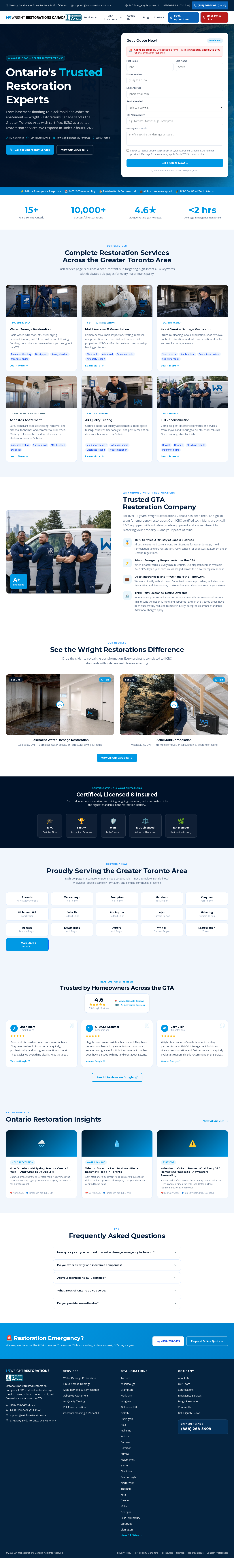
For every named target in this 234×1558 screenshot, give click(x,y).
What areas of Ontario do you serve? (81, 1290)
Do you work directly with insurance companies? (89, 1265)
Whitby (125, 1436)
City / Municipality (136, 115)
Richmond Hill (129, 1407)
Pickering (126, 1430)
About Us (131, 17)
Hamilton (126, 1448)
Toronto (126, 1378)
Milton (124, 1506)
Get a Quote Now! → (174, 163)
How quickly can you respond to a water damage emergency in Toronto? (106, 1252)
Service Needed (135, 101)
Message (136, 128)
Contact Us (184, 1407)
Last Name (181, 61)
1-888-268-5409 (175, 5)
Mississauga (128, 1384)
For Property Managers (146, 1552)
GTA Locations (110, 17)
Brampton (127, 1389)
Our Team (184, 1384)
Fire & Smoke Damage (76, 1384)
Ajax (123, 1424)
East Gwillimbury (130, 1518)
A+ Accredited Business (130, 1005)
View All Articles (213, 1121)
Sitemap (180, 1552)
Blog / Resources (188, 1401)
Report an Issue (196, 1552)
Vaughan (126, 1401)
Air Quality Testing (74, 1401)
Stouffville (126, 1523)
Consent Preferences (217, 1552)
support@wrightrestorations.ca (28, 1415)
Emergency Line (214, 17)
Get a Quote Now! (189, 1413)
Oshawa (125, 1442)
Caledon (125, 1500)
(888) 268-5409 (212, 5)
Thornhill (126, 1488)
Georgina (126, 1512)
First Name (132, 61)
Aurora (125, 1454)
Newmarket (128, 1459)
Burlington (127, 1419)
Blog (146, 17)
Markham (126, 1395)
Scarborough (128, 1477)
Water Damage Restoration (79, 1378)
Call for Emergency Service (32, 149)
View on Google (18, 1061)
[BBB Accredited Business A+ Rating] (73, 17)
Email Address (134, 87)
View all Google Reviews (131, 1001)
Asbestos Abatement (75, 1395)
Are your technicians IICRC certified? (81, 1277)
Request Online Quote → (207, 1341)
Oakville (125, 1413)
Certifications (186, 1389)
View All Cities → (131, 1535)
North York (127, 1483)
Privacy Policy (124, 1552)
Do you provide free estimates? (78, 1303)
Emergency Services (190, 1395)
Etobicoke (126, 1471)
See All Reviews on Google (115, 1077)
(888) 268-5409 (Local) (23, 1405)
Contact (159, 17)
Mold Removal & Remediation (81, 1389)
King (123, 1494)
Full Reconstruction (74, 1407)
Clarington (127, 1529)
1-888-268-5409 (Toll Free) (25, 1410)
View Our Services (73, 149)
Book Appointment (183, 17)
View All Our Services (115, 758)
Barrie (124, 1465)
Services (89, 17)
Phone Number (134, 74)
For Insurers (167, 1552)
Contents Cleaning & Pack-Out (81, 1413)
